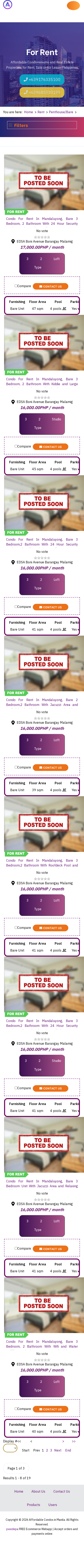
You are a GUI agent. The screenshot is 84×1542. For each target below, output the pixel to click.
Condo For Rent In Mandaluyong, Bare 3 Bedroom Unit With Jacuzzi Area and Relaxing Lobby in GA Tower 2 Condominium (42, 1186)
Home (18, 1491)
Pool (58, 302)
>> (74, 1441)
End (68, 1450)
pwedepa (12, 1529)
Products (33, 1505)
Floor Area (37, 302)
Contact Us (52, 286)
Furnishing (17, 302)
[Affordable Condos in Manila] (7, 4)
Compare (24, 286)
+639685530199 (44, 92)
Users (52, 1505)
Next (57, 1450)
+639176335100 (44, 79)
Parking (76, 302)
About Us (38, 1491)
